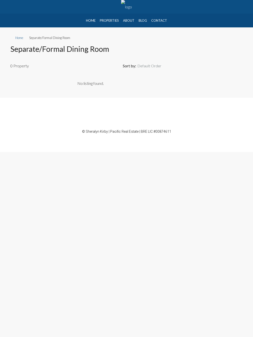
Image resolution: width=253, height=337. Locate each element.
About (128, 20)
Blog (143, 20)
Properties (109, 20)
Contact (159, 20)
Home (91, 20)
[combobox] (153, 66)
